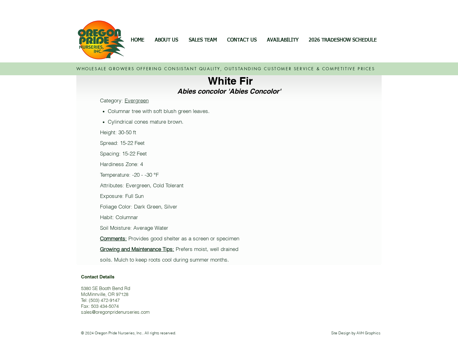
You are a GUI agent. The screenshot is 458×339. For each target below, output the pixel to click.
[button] (282, 40)
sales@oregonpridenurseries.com (115, 312)
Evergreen (137, 100)
